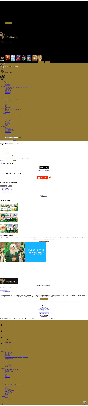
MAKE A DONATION (44, 241)
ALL (1, 155)
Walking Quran (7, 89)
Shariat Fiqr (44, 307)
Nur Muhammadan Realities (7, 189)
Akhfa (6, 106)
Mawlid (6, 133)
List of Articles (7, 85)
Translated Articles (8, 122)
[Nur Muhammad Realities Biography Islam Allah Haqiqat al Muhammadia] (44, 42)
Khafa (6, 105)
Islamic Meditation (8, 82)
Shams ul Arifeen (8, 92)
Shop (3, 403)
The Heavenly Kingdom (9, 88)
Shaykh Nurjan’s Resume (9, 130)
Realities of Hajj (8, 365)
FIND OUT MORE (44, 299)
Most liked (7, 152)
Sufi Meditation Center (6, 190)
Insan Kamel (7, 97)
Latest (6, 149)
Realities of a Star (8, 100)
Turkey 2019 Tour (8, 132)
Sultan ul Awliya (8, 128)
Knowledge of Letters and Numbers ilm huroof (13, 109)
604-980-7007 (3, 290)
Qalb (6, 102)
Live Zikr (6, 118)
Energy (4, 98)
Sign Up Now (44, 196)
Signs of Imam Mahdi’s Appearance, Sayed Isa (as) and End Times (16, 87)
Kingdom (4, 86)
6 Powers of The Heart (9, 101)
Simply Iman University (6, 191)
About (4, 126)
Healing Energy (7, 84)
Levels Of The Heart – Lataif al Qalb (11, 99)
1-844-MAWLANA (4, 291)
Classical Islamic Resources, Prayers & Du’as (13, 384)
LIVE (1, 32)
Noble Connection (8, 83)
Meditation (5, 81)
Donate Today (41, 62)
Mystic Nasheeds (8, 116)
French (6, 125)
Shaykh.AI (7, 117)
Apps (6, 385)
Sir (5, 103)
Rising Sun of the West (9, 96)
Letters (4, 108)
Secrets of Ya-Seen (8, 91)
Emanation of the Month (9, 120)
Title (5, 153)
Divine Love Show (8, 121)
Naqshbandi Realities (9, 364)
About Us (6, 127)
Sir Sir (6, 104)
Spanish (6, 124)
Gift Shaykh (47, 62)
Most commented (8, 150)
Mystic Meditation (44, 310)
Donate (3, 404)
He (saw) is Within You (9, 90)
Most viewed (7, 151)
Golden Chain (7, 131)
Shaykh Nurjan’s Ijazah (9, 129)
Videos (4, 113)
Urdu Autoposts (7, 123)
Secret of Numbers (8, 111)
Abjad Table (7, 110)
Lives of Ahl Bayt (5, 188)
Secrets (4, 94)
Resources (5, 114)
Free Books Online (8, 119)
